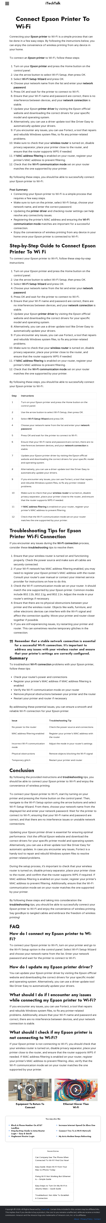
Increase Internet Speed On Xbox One (77, 1125)
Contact (97, 1219)
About (76, 1219)
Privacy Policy (86, 1219)
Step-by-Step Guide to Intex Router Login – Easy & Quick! (28, 1132)
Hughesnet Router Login (22, 1136)
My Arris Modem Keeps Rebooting (75, 1136)
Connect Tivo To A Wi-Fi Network (75, 1130)
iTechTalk (53, 3)
